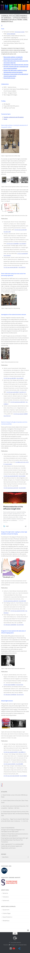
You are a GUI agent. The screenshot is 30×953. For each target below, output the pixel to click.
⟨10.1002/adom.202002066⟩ (10, 624)
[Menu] (28, 2)
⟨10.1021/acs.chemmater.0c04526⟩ (11, 775)
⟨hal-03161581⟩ (20, 624)
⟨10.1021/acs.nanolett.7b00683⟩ (20, 413)
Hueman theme (23, 944)
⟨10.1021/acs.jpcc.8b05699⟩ (12, 243)
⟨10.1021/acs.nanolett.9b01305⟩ (11, 476)
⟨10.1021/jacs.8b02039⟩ (22, 253)
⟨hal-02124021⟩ (8, 464)
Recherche (5, 893)
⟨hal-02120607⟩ (20, 378)
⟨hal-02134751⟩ (20, 694)
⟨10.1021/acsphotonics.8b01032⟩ (17, 402)
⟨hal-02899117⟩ (21, 752)
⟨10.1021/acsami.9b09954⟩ (10, 684)
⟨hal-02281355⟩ (22, 601)
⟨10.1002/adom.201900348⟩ (10, 694)
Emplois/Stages (7, 913)
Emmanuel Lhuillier (19, 32)
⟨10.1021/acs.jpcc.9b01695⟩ (10, 378)
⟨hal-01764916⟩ (7, 255)
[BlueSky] (16, 948)
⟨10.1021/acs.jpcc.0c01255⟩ (20, 229)
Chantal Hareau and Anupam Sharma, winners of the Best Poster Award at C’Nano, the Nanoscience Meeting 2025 (15, 813)
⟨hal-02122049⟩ (22, 476)
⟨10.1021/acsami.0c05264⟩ (10, 764)
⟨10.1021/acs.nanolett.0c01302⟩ (17, 610)
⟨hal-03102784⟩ (22, 487)
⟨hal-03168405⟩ (23, 775)
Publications (6, 897)
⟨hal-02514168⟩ (7, 231)
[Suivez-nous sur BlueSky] (19, 948)
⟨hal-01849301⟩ (22, 243)
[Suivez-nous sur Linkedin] (11, 948)
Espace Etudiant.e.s (7, 917)
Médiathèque (6, 920)
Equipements (6, 909)
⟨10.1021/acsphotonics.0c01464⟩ (11, 487)
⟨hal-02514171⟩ (22, 392)
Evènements (6, 900)
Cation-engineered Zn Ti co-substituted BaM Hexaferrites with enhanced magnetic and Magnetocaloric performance (12, 846)
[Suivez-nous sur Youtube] (13, 948)
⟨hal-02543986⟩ (19, 764)
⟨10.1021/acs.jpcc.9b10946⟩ (12, 392)
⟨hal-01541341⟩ (7, 415)
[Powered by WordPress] (9, 944)
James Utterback (11, 33)
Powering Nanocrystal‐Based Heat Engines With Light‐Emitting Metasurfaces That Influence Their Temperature (14, 840)
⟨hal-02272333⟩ (19, 684)
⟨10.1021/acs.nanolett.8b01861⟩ (11, 267)
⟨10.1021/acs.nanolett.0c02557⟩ (11, 752)
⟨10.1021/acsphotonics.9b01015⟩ (11, 601)
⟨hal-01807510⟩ (22, 267)
